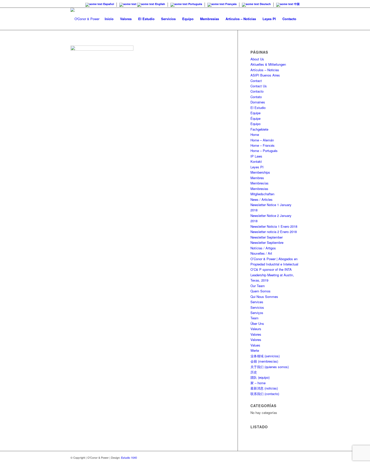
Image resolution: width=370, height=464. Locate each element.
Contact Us (258, 86)
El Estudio (258, 107)
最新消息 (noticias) (264, 388)
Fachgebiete (259, 129)
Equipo (255, 123)
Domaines (257, 102)
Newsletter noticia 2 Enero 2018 (273, 231)
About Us (257, 59)
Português (195, 4)
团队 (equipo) (260, 377)
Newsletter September (266, 237)
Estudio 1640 (129, 457)
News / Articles (261, 199)
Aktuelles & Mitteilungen (268, 64)
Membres (257, 177)
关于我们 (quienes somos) (269, 366)
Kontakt (256, 161)
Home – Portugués (264, 150)
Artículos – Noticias (264, 69)
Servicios (257, 307)
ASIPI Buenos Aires (265, 75)
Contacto (257, 91)
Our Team (257, 285)
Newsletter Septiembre (266, 242)
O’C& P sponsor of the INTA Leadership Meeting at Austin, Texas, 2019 (272, 275)
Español (108, 4)
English (159, 4)
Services (256, 301)
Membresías (259, 183)
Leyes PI (257, 167)
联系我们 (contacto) (264, 393)
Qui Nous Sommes (264, 296)
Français (231, 4)
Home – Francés (262, 145)
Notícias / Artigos (263, 248)
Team (254, 318)
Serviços (256, 312)
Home (254, 134)
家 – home (258, 382)
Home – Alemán (262, 140)
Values (255, 345)
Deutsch (265, 4)
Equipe (255, 112)
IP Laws (256, 156)
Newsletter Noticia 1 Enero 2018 (273, 226)
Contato (256, 96)
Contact (256, 80)
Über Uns (257, 323)
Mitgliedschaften (262, 193)
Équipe (255, 118)
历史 (253, 372)
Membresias (259, 188)
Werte (254, 350)
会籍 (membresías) (264, 361)
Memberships (260, 172)
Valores (255, 334)
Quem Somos (260, 291)
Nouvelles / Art (261, 253)
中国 (296, 4)
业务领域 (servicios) (265, 356)
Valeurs (255, 328)
